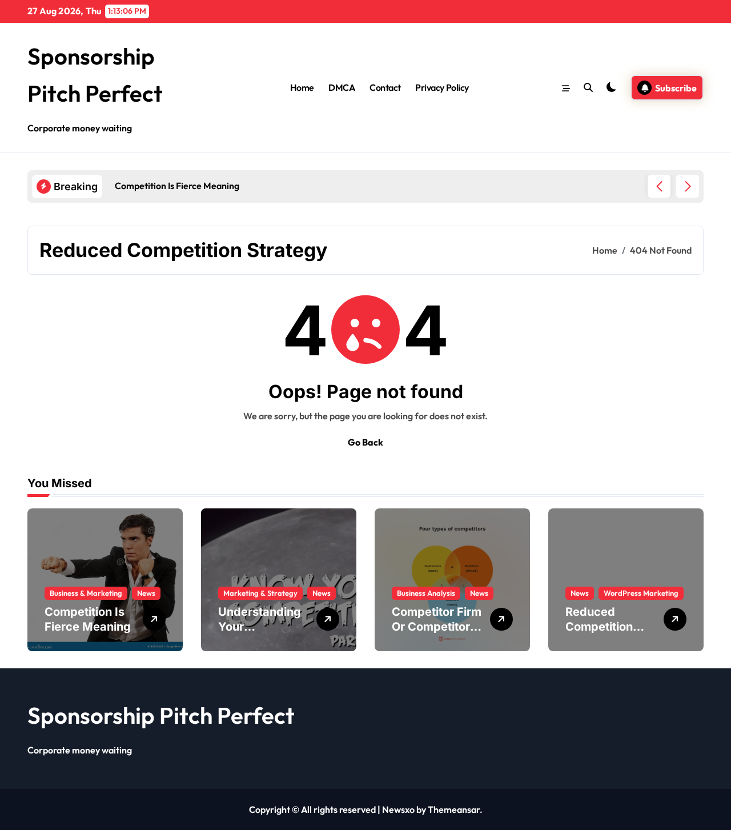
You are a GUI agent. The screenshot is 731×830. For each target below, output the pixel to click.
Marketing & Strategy (260, 593)
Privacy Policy (441, 87)
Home (302, 87)
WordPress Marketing (641, 593)
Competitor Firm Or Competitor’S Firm (436, 626)
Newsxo (398, 809)
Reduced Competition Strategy (599, 626)
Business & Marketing (86, 593)
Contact (385, 87)
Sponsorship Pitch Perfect (161, 715)
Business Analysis (426, 593)
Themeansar (454, 809)
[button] (687, 186)
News (146, 593)
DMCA (341, 87)
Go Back (365, 442)
